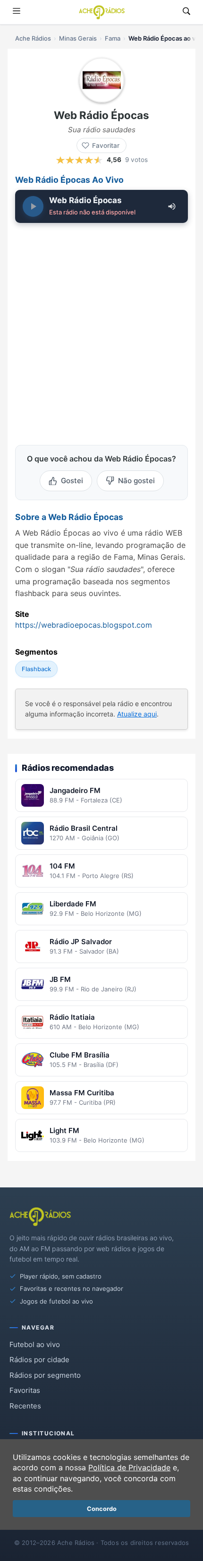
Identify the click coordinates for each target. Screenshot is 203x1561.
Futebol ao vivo (34, 1344)
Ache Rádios (33, 38)
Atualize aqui (137, 714)
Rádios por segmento (45, 1375)
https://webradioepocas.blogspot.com (83, 625)
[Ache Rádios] (102, 12)
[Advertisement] (101, 332)
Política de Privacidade (129, 1467)
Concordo (102, 1508)
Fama (112, 38)
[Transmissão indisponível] (33, 206)
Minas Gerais (78, 38)
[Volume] (171, 206)
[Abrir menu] (16, 12)
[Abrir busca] (186, 12)
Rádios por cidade (39, 1359)
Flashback (36, 669)
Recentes (25, 1405)
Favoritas (24, 1390)
